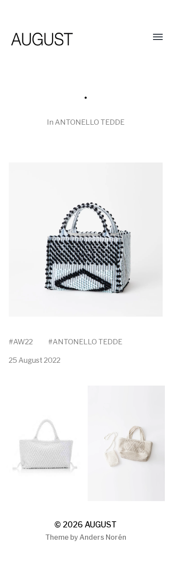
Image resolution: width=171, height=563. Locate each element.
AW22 (23, 341)
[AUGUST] (68, 37)
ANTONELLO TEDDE (90, 122)
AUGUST (101, 524)
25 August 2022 (35, 360)
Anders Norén (102, 537)
